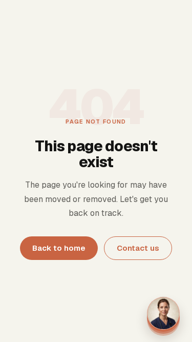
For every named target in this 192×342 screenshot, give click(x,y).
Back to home (59, 248)
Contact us (138, 248)
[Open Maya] (163, 313)
